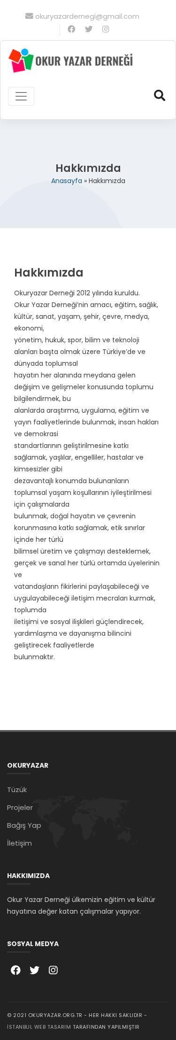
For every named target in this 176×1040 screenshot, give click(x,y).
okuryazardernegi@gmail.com (87, 16)
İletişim (19, 843)
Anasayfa (66, 180)
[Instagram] (105, 29)
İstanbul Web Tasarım (39, 1027)
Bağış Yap (24, 825)
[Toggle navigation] (21, 96)
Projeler (20, 807)
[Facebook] (72, 29)
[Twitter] (89, 29)
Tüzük (17, 789)
